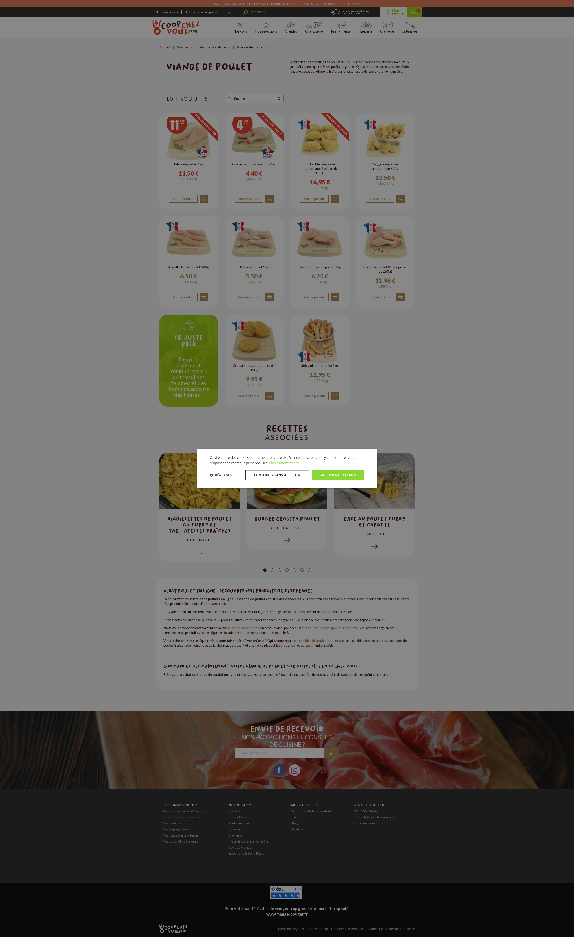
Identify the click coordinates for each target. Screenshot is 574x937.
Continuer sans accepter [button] (277, 475)
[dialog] (287, 468)
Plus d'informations (284, 463)
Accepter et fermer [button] (338, 475)
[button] (221, 475)
